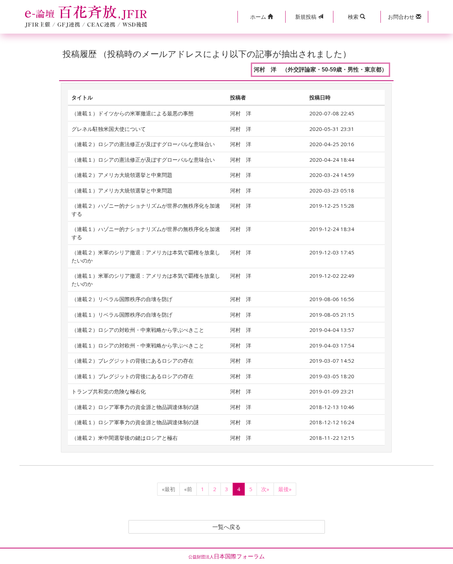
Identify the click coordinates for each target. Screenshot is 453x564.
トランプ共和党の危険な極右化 (108, 391)
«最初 (168, 489)
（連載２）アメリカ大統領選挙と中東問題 (121, 174)
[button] (261, 17)
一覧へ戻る (226, 527)
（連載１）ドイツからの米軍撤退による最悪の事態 (132, 113)
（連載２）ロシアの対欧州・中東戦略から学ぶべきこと (137, 329)
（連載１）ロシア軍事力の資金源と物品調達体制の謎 (135, 422)
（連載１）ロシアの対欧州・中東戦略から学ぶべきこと (137, 345)
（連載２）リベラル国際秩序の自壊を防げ (121, 299)
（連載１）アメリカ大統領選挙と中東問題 (121, 190)
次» (265, 489)
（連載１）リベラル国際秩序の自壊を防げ (121, 314)
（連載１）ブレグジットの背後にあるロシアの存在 (132, 376)
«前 (188, 489)
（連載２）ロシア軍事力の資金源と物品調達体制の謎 (135, 406)
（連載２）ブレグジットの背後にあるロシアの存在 (132, 360)
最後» (285, 489)
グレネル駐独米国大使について (108, 128)
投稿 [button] (306, 16)
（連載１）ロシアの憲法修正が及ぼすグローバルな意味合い (143, 159)
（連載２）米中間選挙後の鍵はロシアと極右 (124, 437)
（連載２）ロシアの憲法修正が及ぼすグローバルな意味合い (143, 144)
